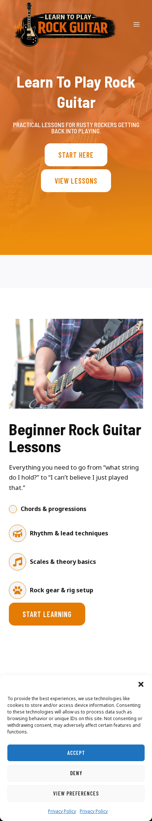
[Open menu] (136, 24)
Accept (76, 752)
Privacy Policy (62, 811)
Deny (76, 773)
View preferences (76, 793)
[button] (141, 684)
